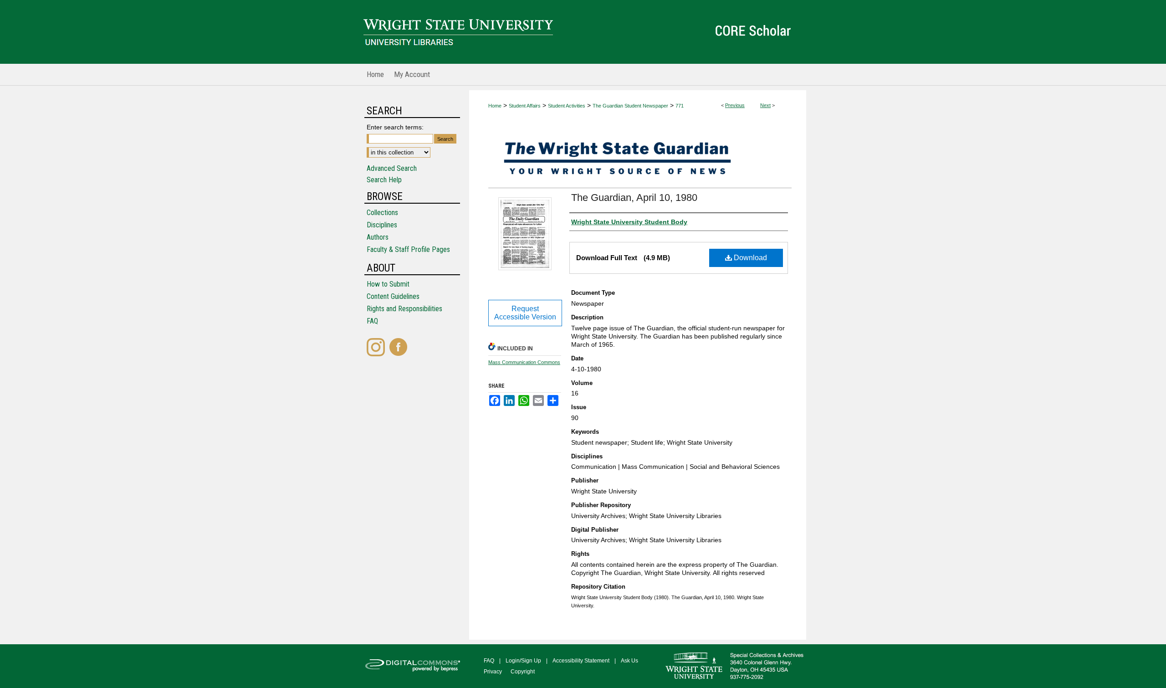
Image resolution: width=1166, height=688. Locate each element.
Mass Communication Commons (524, 362)
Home (494, 105)
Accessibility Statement (580, 660)
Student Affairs (525, 105)
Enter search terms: (395, 127)
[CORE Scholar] (583, 32)
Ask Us (629, 660)
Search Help (384, 179)
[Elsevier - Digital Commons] (414, 666)
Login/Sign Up (523, 660)
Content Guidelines (393, 296)
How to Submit (388, 284)
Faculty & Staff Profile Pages (408, 249)
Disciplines (382, 225)
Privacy (493, 671)
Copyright (523, 671)
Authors (378, 237)
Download (749, 258)
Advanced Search (392, 168)
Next (765, 105)
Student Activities (566, 105)
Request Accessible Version (525, 313)
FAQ (372, 321)
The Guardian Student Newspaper (630, 105)
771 (679, 105)
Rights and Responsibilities (404, 308)
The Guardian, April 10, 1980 (634, 197)
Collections (382, 212)
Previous (735, 105)
